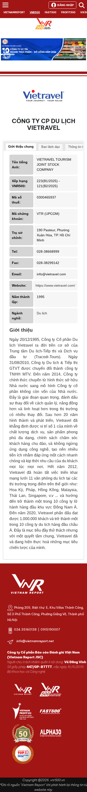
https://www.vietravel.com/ (55, 285)
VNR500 (35, 12)
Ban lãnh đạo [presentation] (50, 147)
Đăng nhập (65, 5)
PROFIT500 (68, 12)
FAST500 (50, 12)
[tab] (21, 147)
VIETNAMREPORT (14, 12)
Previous (7, 55)
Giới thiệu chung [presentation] (21, 146)
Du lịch (42, 313)
